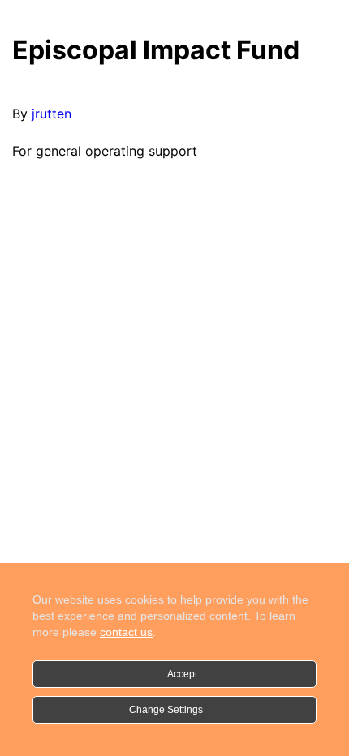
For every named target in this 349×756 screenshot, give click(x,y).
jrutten (51, 113)
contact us (126, 631)
